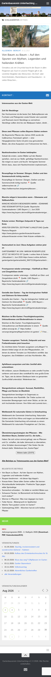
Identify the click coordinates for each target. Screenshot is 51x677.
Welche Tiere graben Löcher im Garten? (18, 505)
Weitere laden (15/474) (25, 453)
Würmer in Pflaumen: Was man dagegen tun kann (22, 499)
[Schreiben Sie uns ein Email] (47, 95)
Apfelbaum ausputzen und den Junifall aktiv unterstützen (22, 365)
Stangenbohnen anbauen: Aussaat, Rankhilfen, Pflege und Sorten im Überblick (23, 389)
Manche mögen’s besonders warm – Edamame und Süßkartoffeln (24, 198)
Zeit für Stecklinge (10, 110)
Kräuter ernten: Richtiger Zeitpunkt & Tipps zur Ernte (23, 222)
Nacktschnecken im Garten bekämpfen (19, 152)
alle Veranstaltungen (12, 574)
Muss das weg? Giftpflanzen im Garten (31, 560)
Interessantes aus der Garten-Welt (17, 103)
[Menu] (47, 3)
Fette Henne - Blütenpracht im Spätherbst (19, 502)
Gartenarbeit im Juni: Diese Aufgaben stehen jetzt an (24, 246)
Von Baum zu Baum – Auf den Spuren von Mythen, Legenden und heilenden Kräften (24, 58)
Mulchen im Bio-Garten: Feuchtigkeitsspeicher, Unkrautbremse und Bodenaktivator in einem (23, 317)
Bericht (17, 51)
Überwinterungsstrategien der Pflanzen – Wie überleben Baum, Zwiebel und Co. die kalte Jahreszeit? (22, 434)
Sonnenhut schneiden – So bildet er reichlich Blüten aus (25, 490)
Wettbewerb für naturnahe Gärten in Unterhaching (24, 412)
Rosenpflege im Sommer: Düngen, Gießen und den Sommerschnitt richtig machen (24, 174)
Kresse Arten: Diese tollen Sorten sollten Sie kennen (23, 481)
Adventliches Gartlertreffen (26, 570)
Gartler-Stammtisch (23, 563)
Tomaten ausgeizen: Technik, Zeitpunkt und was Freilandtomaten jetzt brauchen (23, 341)
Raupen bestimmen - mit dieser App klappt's (20, 478)
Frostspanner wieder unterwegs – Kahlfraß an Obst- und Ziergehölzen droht (25, 270)
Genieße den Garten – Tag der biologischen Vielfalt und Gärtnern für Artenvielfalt (25, 294)
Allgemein (7, 51)
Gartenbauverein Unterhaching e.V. (20, 3)
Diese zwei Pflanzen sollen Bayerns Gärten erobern (24, 131)
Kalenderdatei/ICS (14, 535)
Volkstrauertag (21, 567)
